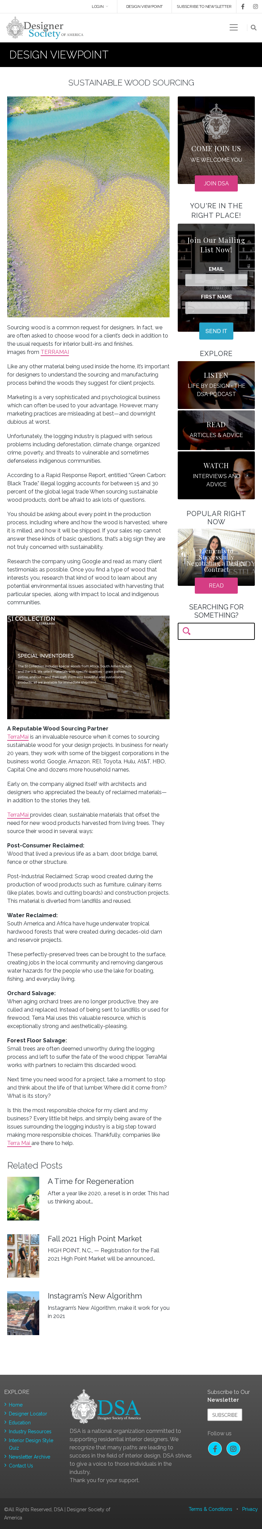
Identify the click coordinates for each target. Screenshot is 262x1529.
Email (216, 269)
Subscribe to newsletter (204, 6)
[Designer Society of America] (45, 27)
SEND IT (216, 331)
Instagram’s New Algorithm (95, 1295)
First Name (216, 297)
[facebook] (240, 6)
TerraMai (18, 737)
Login (98, 6)
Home (16, 1405)
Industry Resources (30, 1431)
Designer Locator (28, 1413)
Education (20, 1422)
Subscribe (224, 1415)
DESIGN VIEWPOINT (144, 6)
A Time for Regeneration (91, 1181)
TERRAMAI (55, 352)
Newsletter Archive (29, 1457)
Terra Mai (19, 1143)
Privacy (250, 1509)
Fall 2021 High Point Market (95, 1238)
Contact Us (21, 1465)
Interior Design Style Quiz (31, 1444)
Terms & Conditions (210, 1509)
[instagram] (252, 6)
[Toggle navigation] (233, 27)
